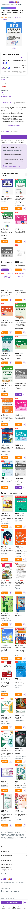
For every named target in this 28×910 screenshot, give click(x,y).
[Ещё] (25, 902)
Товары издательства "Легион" (9, 175)
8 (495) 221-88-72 (6, 867)
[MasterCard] (11, 898)
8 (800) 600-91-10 (6, 864)
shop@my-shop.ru (6, 870)
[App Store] (5, 891)
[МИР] (2, 898)
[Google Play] (14, 891)
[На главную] (14, 3)
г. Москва (23, 57)
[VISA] (7, 898)
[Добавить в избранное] (10, 208)
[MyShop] (6, 880)
